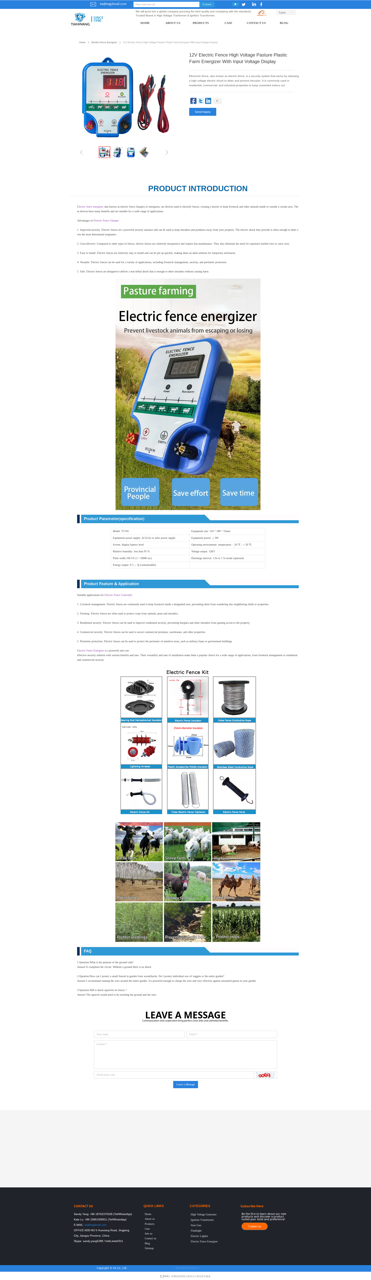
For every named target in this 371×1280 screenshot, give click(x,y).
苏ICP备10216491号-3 (187, 1268)
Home (82, 42)
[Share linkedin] (208, 101)
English (282, 12)
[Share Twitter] (201, 101)
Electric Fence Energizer (104, 42)
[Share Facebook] (193, 101)
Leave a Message (185, 1084)
